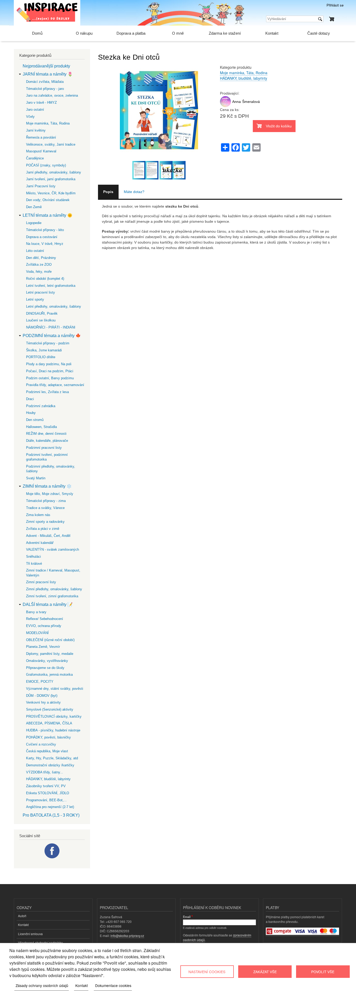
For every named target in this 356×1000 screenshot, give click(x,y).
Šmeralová (251, 102)
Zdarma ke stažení (225, 33)
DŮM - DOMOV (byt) (41, 696)
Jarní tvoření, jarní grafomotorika (50, 179)
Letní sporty (35, 299)
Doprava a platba (130, 33)
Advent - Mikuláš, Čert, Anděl (48, 536)
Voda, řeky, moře (39, 272)
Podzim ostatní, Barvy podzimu (50, 378)
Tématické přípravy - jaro (45, 89)
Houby (31, 413)
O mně (178, 33)
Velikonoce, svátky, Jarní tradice (50, 144)
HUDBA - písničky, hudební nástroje (53, 730)
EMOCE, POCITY (39, 682)
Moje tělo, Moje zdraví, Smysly (49, 494)
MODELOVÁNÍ (37, 633)
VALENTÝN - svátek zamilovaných (52, 549)
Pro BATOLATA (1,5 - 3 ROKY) (51, 815)
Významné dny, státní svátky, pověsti (54, 689)
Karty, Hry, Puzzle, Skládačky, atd (52, 758)
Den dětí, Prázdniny (41, 258)
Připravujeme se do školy (45, 668)
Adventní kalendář (39, 543)
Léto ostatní (35, 251)
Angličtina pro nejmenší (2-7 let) (50, 807)
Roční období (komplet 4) (45, 279)
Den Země (34, 207)
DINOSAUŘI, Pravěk (42, 313)
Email (187, 917)
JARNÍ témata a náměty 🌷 (48, 74)
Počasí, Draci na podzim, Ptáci (49, 371)
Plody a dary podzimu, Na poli (48, 364)
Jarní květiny (36, 130)
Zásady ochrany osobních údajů (42, 985)
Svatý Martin (35, 478)
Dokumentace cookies (113, 985)
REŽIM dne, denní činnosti (46, 434)
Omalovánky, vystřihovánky (47, 661)
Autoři (22, 916)
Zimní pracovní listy (41, 582)
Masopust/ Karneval (41, 151)
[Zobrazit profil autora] (225, 106)
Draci (30, 399)
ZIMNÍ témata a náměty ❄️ (47, 486)
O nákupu (84, 33)
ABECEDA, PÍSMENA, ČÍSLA (49, 723)
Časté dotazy (318, 33)
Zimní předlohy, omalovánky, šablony (54, 589)
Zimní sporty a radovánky (45, 522)
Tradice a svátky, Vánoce (45, 508)
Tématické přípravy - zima (46, 501)
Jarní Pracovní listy (41, 186)
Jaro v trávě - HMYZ (41, 102)
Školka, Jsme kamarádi (44, 350)
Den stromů (35, 420)
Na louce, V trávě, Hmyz (44, 244)
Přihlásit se (335, 5)
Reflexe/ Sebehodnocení (44, 619)
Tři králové (34, 564)
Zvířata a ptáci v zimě (42, 529)
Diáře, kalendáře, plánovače (47, 441)
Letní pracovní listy (40, 292)
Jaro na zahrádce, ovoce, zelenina (52, 95)
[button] (159, 158)
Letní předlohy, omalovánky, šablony (53, 306)
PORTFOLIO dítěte (40, 357)
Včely (30, 117)
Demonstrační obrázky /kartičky (50, 765)
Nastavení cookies (206, 971)
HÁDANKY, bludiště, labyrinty (243, 78)
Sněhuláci (33, 556)
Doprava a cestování (41, 237)
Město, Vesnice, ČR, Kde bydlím (51, 193)
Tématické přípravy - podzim (47, 343)
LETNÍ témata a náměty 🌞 (47, 215)
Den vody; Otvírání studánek (48, 200)
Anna (236, 102)
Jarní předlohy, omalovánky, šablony (53, 172)
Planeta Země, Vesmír (43, 647)
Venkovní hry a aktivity (43, 702)
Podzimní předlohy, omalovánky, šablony (50, 468)
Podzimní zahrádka (40, 406)
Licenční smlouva (30, 933)
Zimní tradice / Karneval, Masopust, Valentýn (53, 572)
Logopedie (33, 223)
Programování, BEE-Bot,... (46, 800)
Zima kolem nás (38, 515)
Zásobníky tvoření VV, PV (46, 786)
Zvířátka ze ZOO (39, 264)
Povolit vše (322, 971)
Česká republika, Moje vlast (47, 751)
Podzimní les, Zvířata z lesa (47, 392)
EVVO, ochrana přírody (43, 626)
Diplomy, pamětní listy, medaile (49, 654)
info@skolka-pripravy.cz (127, 935)
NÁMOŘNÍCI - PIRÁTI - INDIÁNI (50, 327)
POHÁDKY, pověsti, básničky (48, 737)
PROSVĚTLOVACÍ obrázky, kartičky (54, 716)
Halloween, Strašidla (41, 427)
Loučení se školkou (41, 320)
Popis (108, 192)
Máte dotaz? (134, 192)
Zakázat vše (265, 971)
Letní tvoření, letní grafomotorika (50, 286)
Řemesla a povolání (41, 137)
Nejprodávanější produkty (46, 66)
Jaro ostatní (35, 109)
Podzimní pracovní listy (44, 448)
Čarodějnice (35, 158)
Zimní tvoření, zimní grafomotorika (52, 596)
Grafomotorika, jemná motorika (49, 674)
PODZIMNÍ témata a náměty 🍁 (52, 335)
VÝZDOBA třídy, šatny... (44, 772)
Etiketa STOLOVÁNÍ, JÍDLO (47, 793)
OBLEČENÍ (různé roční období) (50, 640)
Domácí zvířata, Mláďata (45, 82)
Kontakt (271, 33)
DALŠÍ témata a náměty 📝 (48, 604)
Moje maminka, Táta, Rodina (243, 72)
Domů (37, 33)
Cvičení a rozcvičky (41, 744)
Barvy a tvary (36, 612)
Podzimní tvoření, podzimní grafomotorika (47, 457)
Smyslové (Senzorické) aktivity (49, 709)
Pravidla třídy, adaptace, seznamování (55, 385)
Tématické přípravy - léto (45, 230)
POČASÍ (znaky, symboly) (46, 165)
